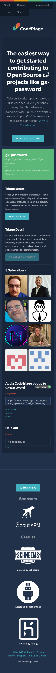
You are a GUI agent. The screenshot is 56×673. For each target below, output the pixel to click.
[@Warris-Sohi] (40, 370)
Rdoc (8, 416)
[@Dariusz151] (40, 320)
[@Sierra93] (40, 345)
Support (21, 655)
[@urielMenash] (16, 370)
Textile (8, 413)
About (7, 5)
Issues (8, 434)
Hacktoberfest (42, 5)
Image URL (10, 393)
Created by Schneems (28, 569)
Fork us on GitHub (37, 655)
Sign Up (21, 12)
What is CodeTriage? (23, 652)
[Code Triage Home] (28, 27)
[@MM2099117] (16, 345)
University (22, 5)
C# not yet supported (22, 257)
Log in (7, 12)
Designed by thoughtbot (28, 606)
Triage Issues (17, 216)
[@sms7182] (16, 320)
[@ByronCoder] (16, 296)
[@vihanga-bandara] (40, 296)
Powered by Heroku (28, 643)
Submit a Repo (28, 488)
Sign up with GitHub (28, 138)
